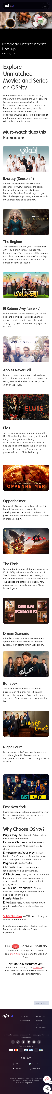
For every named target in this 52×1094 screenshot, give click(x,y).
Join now (37, 967)
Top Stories (16, 1080)
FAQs (16, 1064)
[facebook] (13, 1042)
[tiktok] (23, 1042)
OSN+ (38, 1024)
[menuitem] (9, 6)
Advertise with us (24, 1021)
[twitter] (39, 1042)
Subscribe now (12, 916)
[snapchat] (34, 1042)
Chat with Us (19, 1069)
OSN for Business (41, 1027)
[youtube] (29, 1042)
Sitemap (36, 1080)
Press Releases (27, 1080)
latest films (15, 953)
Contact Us (35, 1064)
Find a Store (36, 1069)
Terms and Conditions (16, 1078)
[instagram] (18, 1042)
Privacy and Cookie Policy (34, 1078)
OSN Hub (39, 1021)
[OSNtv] (8, 1016)
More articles (41, 1003)
